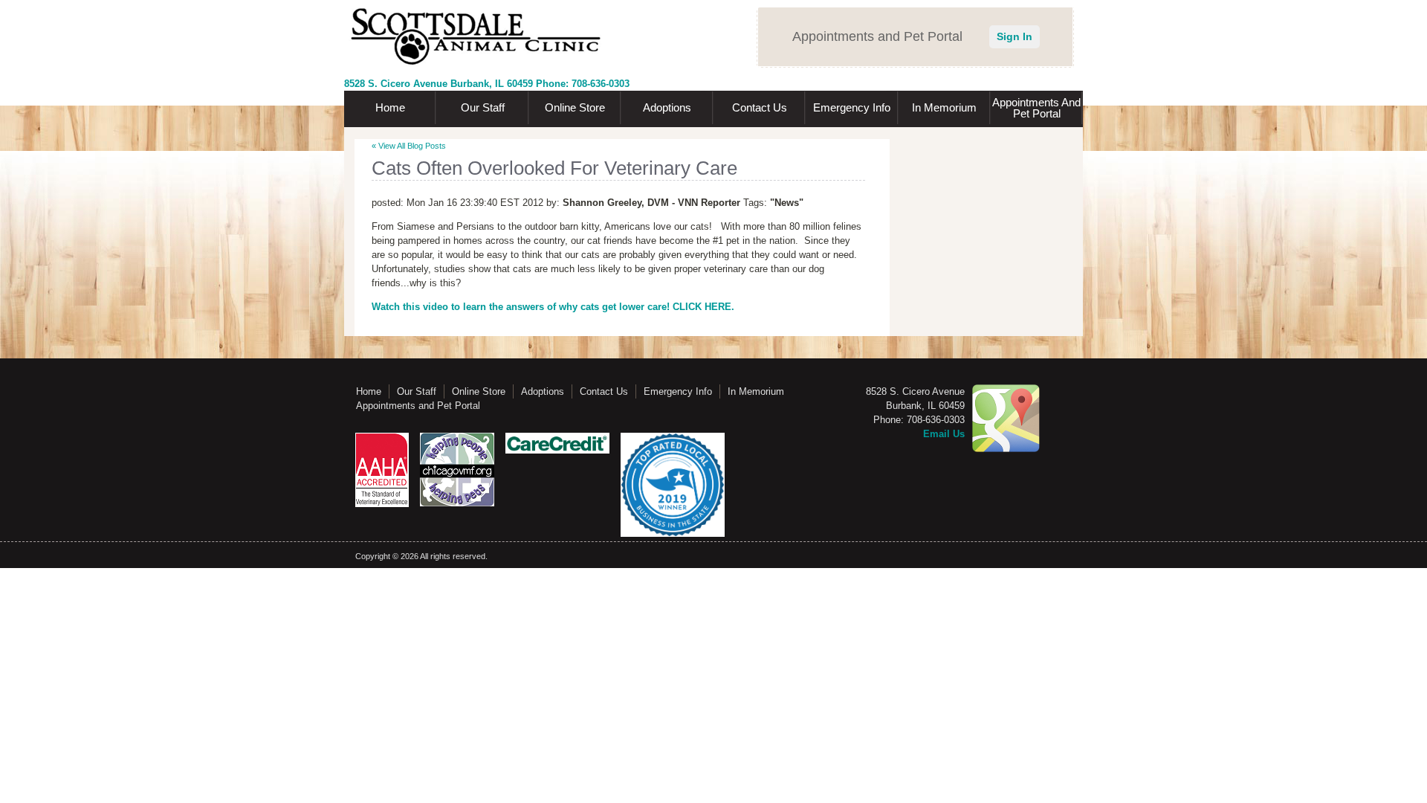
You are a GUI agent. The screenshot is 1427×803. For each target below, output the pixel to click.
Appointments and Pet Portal (1036, 108)
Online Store (575, 107)
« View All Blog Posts (409, 145)
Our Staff (483, 107)
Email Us (944, 433)
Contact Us (759, 107)
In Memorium (944, 107)
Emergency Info (851, 107)
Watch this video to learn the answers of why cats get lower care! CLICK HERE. (553, 306)
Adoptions (667, 107)
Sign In (1014, 36)
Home (390, 107)
